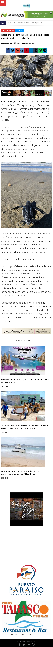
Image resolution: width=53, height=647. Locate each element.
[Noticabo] (26, 3)
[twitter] (12, 50)
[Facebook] (19, 645)
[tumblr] (35, 50)
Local (20, 30)
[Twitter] (24, 645)
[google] (17, 50)
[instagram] (34, 645)
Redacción (8, 43)
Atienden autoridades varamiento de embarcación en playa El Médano (20, 472)
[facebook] (8, 50)
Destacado (8, 30)
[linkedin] (31, 50)
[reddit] (22, 50)
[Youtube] (29, 645)
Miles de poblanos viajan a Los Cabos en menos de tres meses (25, 381)
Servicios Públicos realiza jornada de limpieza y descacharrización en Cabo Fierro (25, 427)
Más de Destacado (25, 340)
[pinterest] (26, 50)
